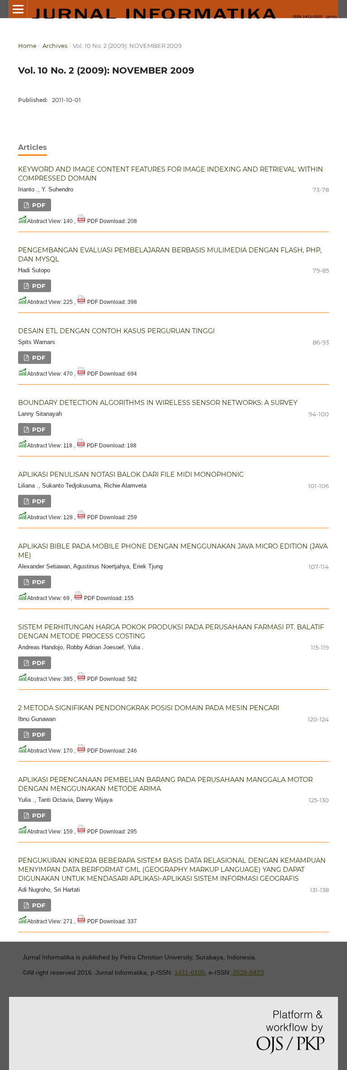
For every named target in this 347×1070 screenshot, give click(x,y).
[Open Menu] (18, 9)
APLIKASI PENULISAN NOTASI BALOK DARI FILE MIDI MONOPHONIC (131, 474)
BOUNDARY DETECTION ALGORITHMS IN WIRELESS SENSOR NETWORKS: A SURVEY (157, 403)
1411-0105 (189, 972)
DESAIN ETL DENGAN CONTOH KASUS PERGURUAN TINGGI (116, 331)
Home (27, 45)
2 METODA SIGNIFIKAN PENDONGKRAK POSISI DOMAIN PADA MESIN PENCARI (148, 708)
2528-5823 (247, 972)
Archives (54, 45)
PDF (37, 205)
